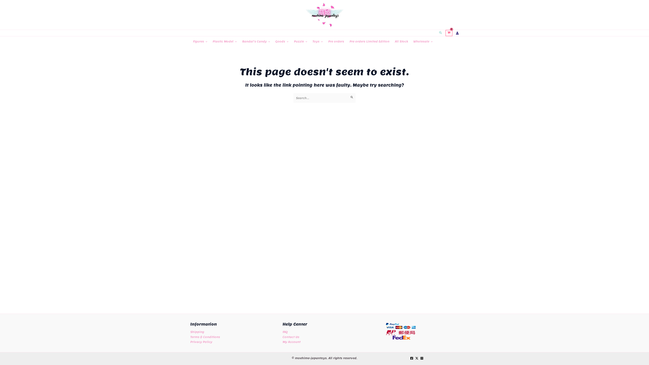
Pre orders (336, 41)
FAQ (285, 332)
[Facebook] (411, 358)
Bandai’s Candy (254, 41)
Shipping (197, 332)
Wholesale (421, 41)
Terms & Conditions (205, 337)
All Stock (401, 41)
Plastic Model (223, 41)
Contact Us (291, 337)
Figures (198, 41)
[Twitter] (416, 358)
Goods (280, 41)
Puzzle (299, 41)
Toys (316, 41)
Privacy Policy (201, 342)
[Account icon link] (457, 33)
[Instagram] (421, 358)
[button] (440, 33)
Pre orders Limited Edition (369, 41)
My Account (292, 342)
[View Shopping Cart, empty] (449, 33)
